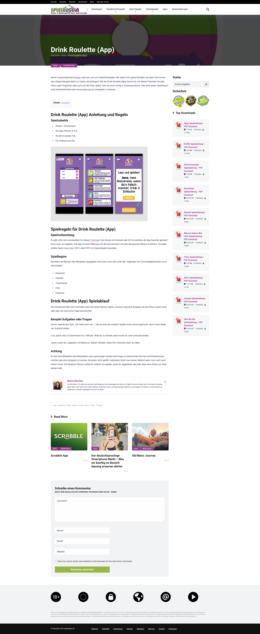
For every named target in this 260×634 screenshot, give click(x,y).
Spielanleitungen (180, 9)
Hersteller (62, 2)
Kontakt (54, 2)
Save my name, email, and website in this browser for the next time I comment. (95, 561)
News (92, 2)
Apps (165, 9)
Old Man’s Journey (144, 455)
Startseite (55, 55)
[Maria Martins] (57, 390)
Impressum (173, 629)
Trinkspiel (94, 240)
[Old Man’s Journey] (150, 436)
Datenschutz (118, 629)
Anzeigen (65, 103)
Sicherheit (105, 629)
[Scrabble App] (69, 436)
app (54, 405)
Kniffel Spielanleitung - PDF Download (194, 145)
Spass (86, 405)
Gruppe (74, 405)
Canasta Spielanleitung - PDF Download (195, 300)
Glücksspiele (82, 2)
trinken (92, 405)
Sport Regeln (135, 9)
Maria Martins (75, 380)
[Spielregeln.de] (69, 9)
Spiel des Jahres (103, 2)
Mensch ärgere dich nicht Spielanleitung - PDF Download (193, 236)
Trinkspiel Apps (68, 65)
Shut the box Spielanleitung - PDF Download (193, 322)
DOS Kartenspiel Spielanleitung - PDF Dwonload (193, 167)
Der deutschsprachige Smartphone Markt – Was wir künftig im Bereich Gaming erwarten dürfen (107, 461)
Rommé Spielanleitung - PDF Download (195, 214)
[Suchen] (206, 84)
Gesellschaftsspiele (115, 9)
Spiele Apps (65, 449)
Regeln (77, 77)
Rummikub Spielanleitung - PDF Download (193, 191)
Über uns (151, 629)
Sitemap (130, 629)
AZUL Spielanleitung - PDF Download (194, 279)
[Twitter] (165, 381)
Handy (80, 405)
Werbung (94, 629)
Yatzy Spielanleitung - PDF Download (194, 258)
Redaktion (140, 629)
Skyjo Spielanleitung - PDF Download (194, 125)
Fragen (68, 405)
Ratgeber (72, 2)
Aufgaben (61, 405)
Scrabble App (59, 455)
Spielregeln (97, 9)
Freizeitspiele (152, 9)
